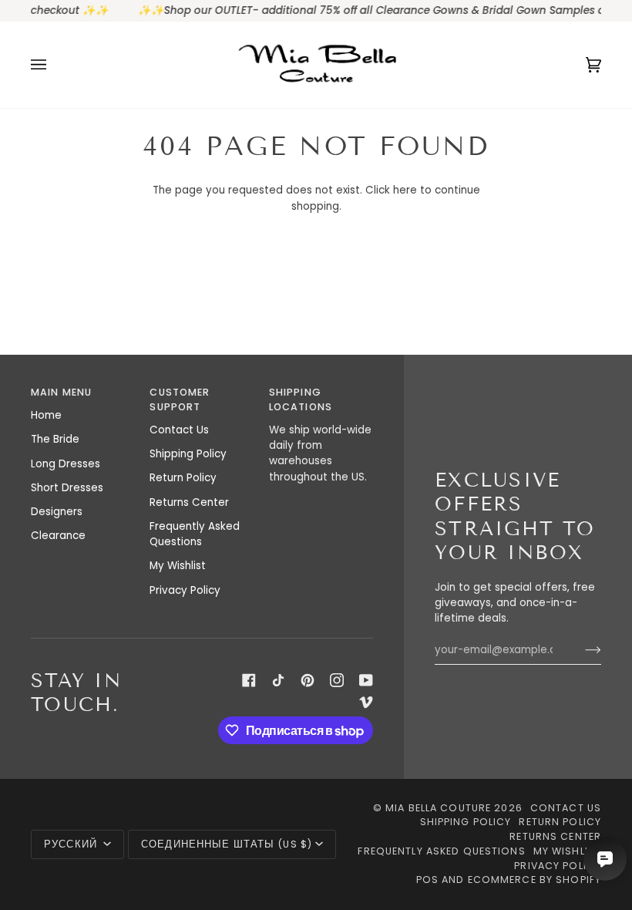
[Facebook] (249, 680)
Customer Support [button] (180, 399)
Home (46, 415)
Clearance (58, 535)
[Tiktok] (278, 680)
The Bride (55, 439)
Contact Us (179, 430)
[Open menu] (54, 65)
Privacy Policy (185, 590)
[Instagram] (337, 680)
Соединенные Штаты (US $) (226, 844)
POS (427, 879)
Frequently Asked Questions (195, 534)
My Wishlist (178, 565)
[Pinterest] (307, 680)
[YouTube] (366, 680)
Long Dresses (65, 464)
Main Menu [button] (61, 392)
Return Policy (183, 477)
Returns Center (189, 502)
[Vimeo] (366, 702)
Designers (56, 511)
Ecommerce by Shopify (535, 879)
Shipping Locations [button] (300, 399)
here (405, 190)
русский (72, 844)
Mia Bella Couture (438, 807)
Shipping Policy (188, 454)
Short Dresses (67, 487)
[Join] (580, 650)
